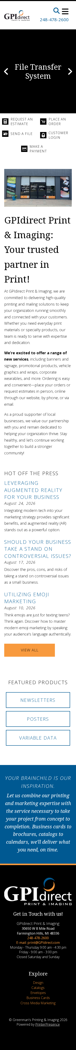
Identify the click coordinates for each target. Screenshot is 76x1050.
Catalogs (38, 987)
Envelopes (38, 992)
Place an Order (57, 121)
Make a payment (38, 148)
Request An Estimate (22, 121)
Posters (38, 719)
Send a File (22, 133)
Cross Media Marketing (38, 1003)
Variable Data (38, 738)
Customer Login (58, 135)
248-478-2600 (54, 19)
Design (38, 982)
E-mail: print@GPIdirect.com (38, 942)
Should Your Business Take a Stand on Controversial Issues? (37, 548)
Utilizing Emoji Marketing (26, 598)
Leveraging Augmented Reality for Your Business (33, 489)
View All (29, 649)
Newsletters (38, 700)
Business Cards (38, 997)
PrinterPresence (47, 1024)
